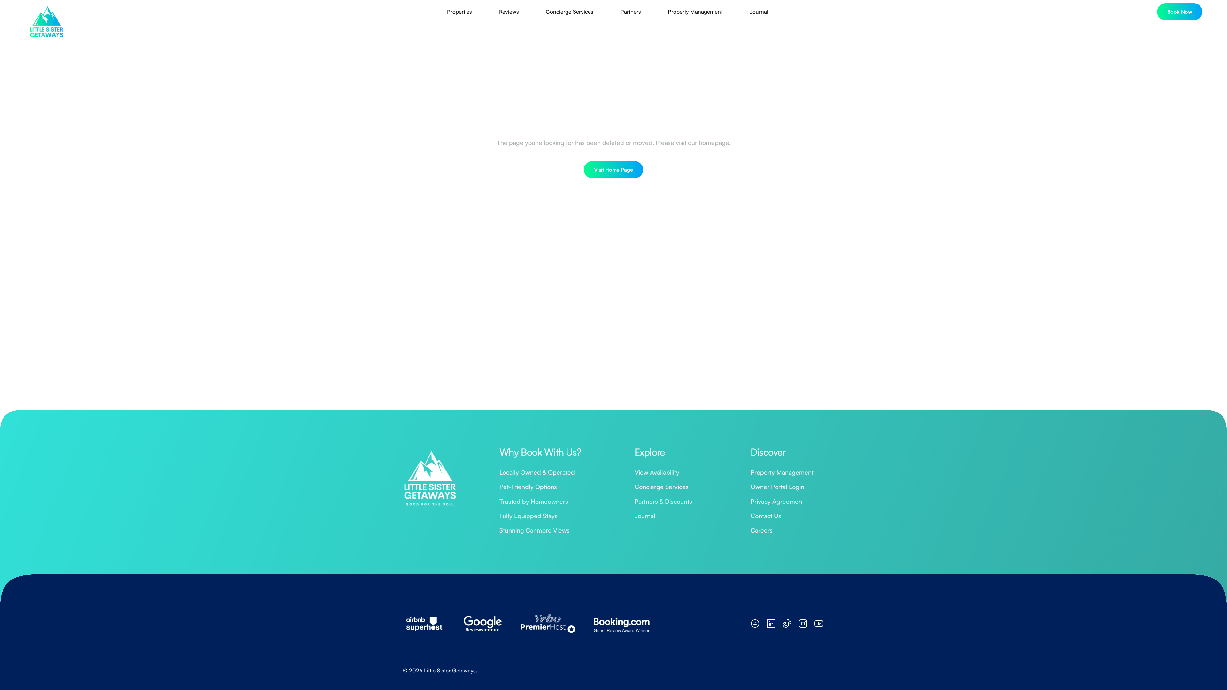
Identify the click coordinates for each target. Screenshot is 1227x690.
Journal (759, 11)
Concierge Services (569, 11)
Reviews (509, 11)
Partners (631, 11)
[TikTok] (787, 623)
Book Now (1179, 12)
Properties (459, 11)
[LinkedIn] (771, 623)
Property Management (695, 11)
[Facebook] (755, 623)
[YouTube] (819, 623)
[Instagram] (803, 623)
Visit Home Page (613, 169)
